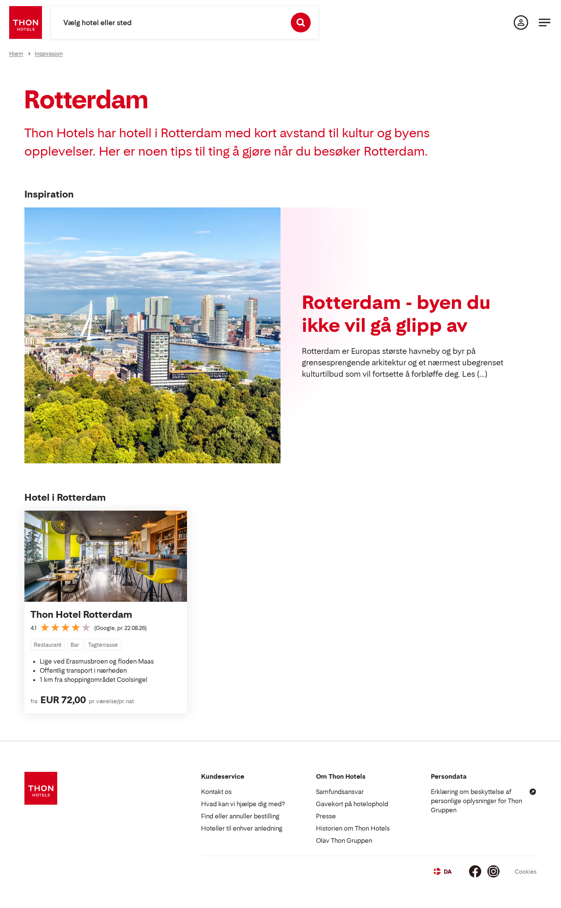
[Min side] (521, 22)
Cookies (526, 871)
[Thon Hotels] (25, 22)
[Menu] (544, 22)
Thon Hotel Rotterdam (81, 614)
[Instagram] (493, 871)
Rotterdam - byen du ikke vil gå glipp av (396, 313)
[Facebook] (475, 871)
